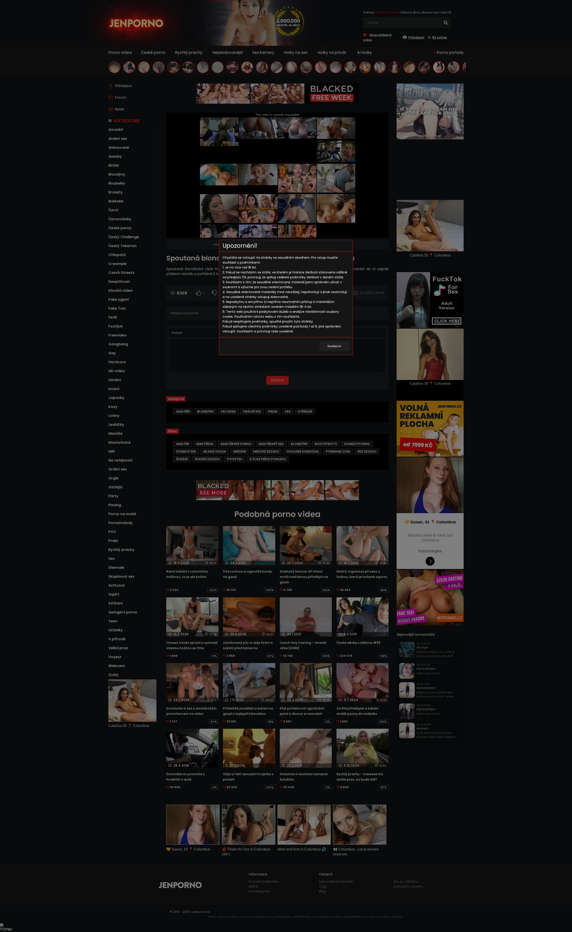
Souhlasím (334, 346)
